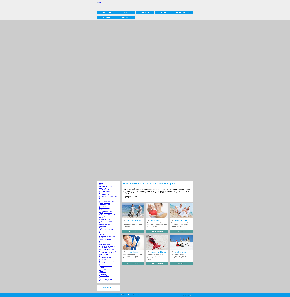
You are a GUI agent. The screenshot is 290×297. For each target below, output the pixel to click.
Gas (101, 209)
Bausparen (103, 193)
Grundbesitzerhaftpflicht (106, 219)
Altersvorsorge (104, 184)
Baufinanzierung (104, 189)
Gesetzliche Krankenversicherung (109, 214)
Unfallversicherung (105, 276)
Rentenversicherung (105, 257)
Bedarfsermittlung (183, 12)
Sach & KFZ (103, 262)
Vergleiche (106, 12)
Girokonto (102, 218)
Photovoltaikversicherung (107, 249)
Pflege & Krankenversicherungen (109, 246)
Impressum (103, 226)
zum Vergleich (133, 231)
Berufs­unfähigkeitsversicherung (108, 196)
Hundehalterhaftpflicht (106, 224)
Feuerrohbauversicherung (107, 201)
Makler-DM (103, 237)
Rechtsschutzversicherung (107, 252)
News (126, 12)
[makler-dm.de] (99, 2)
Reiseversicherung (105, 254)
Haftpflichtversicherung (106, 221)
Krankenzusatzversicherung (107, 236)
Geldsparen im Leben (106, 213)
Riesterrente (103, 259)
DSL (101, 199)
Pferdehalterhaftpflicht (106, 244)
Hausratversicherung (105, 223)
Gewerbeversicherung (106, 216)
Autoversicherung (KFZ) (106, 186)
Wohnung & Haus (105, 281)
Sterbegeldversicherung (106, 269)
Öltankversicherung (105, 242)
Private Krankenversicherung (108, 251)
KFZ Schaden (106, 17)
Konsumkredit (103, 232)
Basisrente (103, 188)
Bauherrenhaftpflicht (105, 191)
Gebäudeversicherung (106, 211)
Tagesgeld (103, 272)
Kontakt (164, 12)
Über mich (145, 12)
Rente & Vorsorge (105, 256)
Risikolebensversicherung (107, 261)
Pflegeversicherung (105, 247)
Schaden (125, 17)
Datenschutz (103, 198)
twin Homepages (186, 295)
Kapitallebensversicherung (107, 229)
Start (101, 183)
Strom (101, 271)
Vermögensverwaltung (106, 279)
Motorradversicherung (106, 239)
